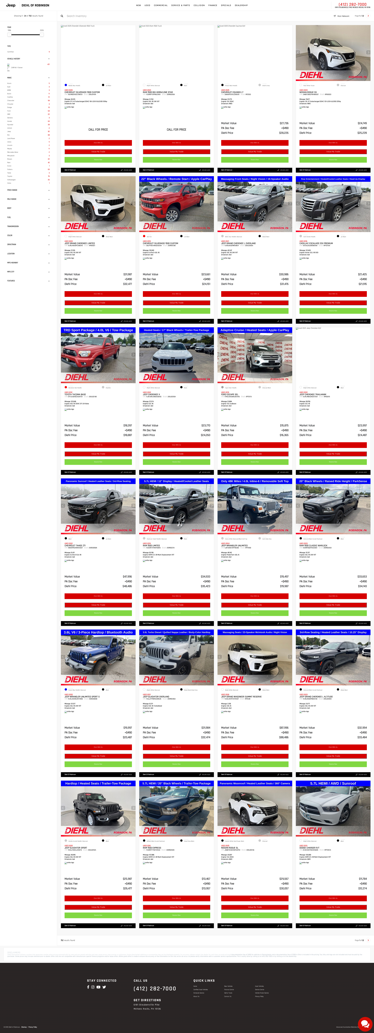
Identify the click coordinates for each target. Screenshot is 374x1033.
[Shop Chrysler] (11, 5)
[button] (368, 52)
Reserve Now (98, 160)
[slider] (9, 35)
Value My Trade (98, 151)
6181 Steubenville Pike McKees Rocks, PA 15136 (352, 7)
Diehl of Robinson (70, 170)
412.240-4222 (128, 170)
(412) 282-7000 (353, 4)
